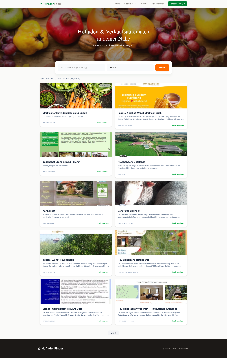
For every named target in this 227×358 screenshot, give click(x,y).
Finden (162, 67)
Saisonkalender (130, 4)
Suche (117, 4)
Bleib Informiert (157, 4)
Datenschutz (184, 348)
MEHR (113, 333)
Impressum (166, 348)
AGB (174, 348)
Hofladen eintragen (177, 4)
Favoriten (144, 4)
